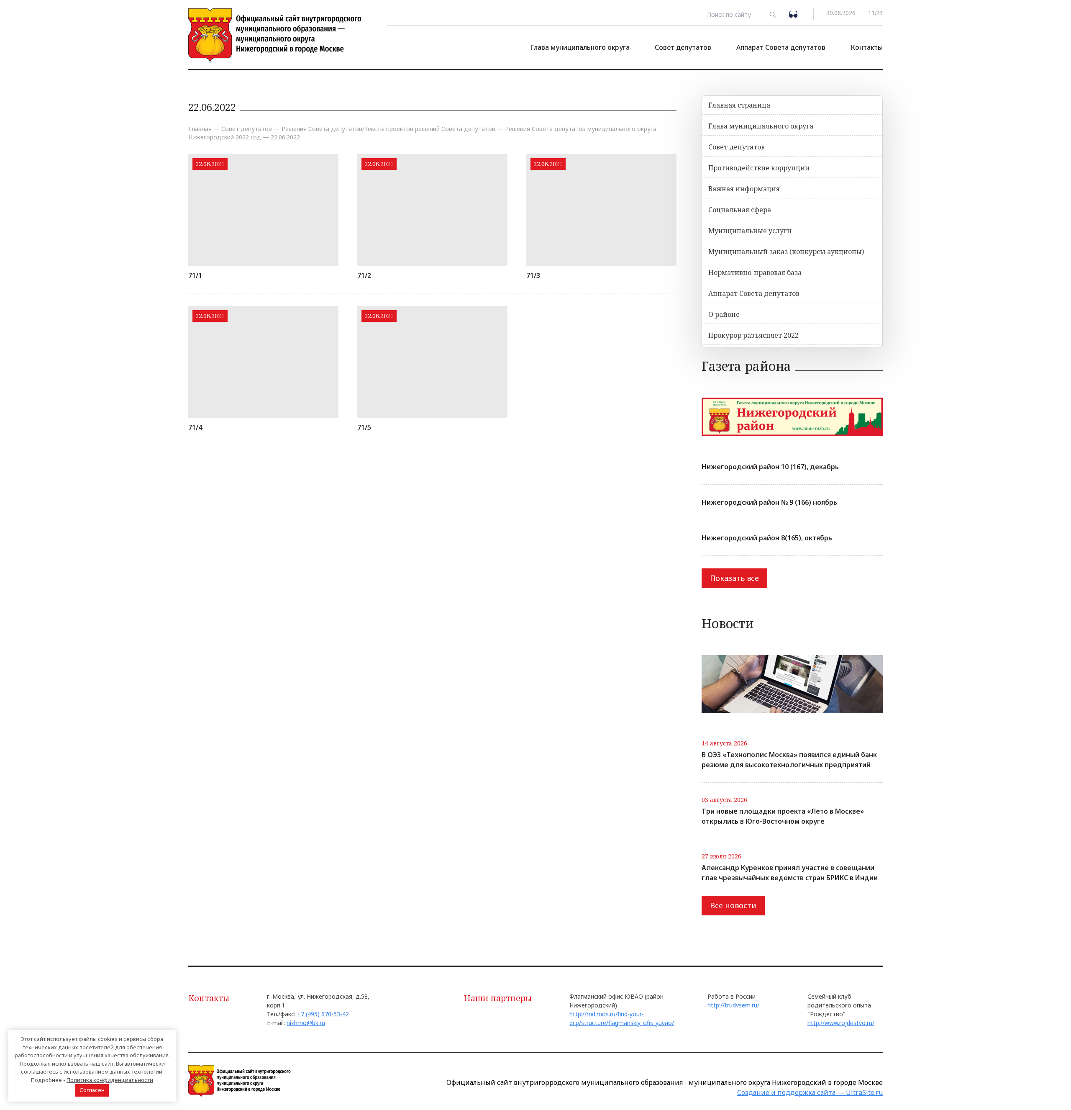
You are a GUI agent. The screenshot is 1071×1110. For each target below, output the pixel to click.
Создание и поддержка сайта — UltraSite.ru (810, 1092)
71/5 (364, 427)
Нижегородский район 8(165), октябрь (767, 537)
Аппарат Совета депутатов (780, 47)
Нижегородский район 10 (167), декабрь (770, 466)
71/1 (195, 275)
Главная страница (739, 105)
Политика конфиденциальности (110, 1080)
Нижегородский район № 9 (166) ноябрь (769, 502)
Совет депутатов (683, 47)
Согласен (92, 1090)
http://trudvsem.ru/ (733, 1005)
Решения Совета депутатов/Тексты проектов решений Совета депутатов (388, 129)
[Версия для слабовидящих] (795, 14)
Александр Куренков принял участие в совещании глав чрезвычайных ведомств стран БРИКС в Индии (790, 872)
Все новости (733, 905)
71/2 (364, 275)
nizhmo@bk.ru (306, 1023)
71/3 (533, 275)
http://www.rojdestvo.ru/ (840, 1023)
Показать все (734, 578)
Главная (200, 129)
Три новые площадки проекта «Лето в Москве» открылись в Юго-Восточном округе (783, 816)
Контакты (867, 47)
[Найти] (773, 14)
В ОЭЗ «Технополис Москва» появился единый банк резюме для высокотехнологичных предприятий (789, 759)
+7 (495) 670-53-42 (323, 1014)
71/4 (195, 427)
